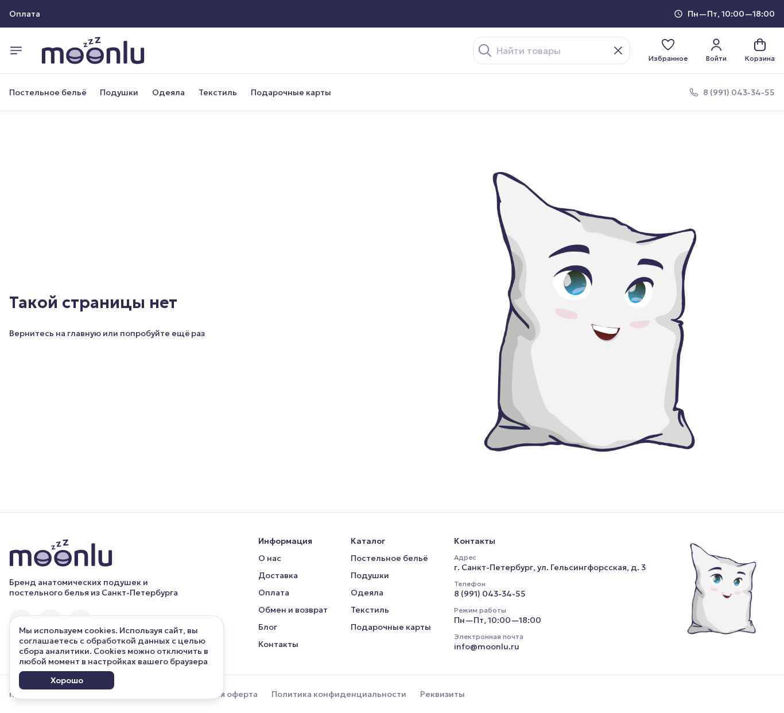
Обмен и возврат (293, 610)
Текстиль (218, 92)
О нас (269, 558)
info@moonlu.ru (486, 646)
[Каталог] (16, 50)
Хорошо (67, 680)
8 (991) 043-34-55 (490, 594)
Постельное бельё (47, 92)
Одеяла (168, 92)
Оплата (273, 592)
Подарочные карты (291, 92)
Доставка (278, 575)
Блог (267, 627)
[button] (668, 50)
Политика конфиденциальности (338, 694)
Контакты (278, 644)
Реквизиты (442, 694)
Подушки (119, 92)
